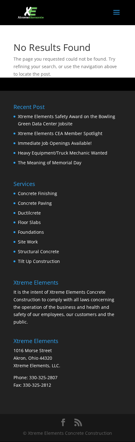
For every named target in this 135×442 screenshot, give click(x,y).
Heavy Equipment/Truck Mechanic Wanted (62, 153)
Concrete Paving (35, 203)
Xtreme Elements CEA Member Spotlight (60, 133)
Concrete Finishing (37, 193)
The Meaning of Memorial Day (49, 163)
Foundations (31, 232)
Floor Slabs (29, 222)
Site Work (28, 242)
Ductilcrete (29, 213)
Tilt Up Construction (39, 261)
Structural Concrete (38, 251)
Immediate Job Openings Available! (55, 143)
